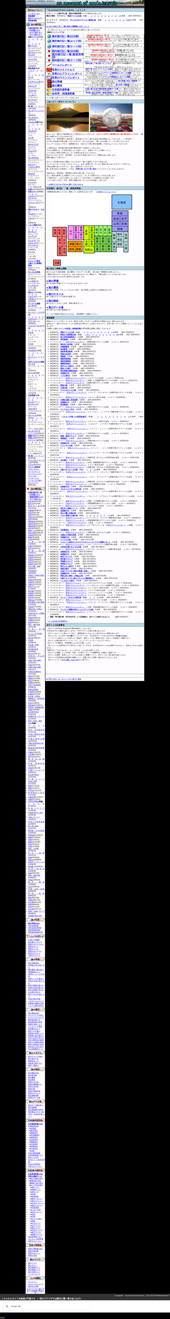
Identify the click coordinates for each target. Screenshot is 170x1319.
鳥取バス (31, 531)
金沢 (30, 907)
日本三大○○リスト (35, 1166)
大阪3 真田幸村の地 (35, 743)
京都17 (30, 546)
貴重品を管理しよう (36, 1033)
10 (117, 335)
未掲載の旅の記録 (35, 916)
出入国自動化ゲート (36, 1049)
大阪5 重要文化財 (36, 734)
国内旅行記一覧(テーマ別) (66, 60)
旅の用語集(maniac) (35, 1110)
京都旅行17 (64, 402)
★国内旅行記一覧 (35, 492)
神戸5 (30, 528)
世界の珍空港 (33, 1086)
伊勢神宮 (31, 705)
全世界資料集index (35, 1174)
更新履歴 (31, 16)
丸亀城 (30, 510)
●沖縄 (32, 1151)
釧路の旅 (63, 385)
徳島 (30, 905)
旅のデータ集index (35, 1105)
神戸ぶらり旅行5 (66, 366)
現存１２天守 (33, 1157)
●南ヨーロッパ (36, 1205)
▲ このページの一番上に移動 (69, 679)
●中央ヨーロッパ (37, 1203)
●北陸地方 (34, 1140)
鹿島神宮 (31, 522)
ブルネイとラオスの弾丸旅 (70, 489)
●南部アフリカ (36, 1234)
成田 (30, 873)
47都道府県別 (33, 1126)
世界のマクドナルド (63, 69)
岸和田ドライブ (66, 564)
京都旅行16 (64, 443)
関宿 (30, 788)
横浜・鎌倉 (36, 882)
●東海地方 (34, 1137)
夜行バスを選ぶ (34, 1031)
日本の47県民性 (34, 1164)
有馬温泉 (31, 835)
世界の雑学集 (33, 1251)
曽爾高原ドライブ (36, 716)
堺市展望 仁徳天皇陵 (36, 602)
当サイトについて (35, 18)
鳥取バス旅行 (65, 368)
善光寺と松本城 (66, 344)
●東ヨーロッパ (36, 1201)
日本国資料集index (35, 1124)
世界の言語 (32, 1255)
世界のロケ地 (33, 1082)
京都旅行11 (64, 554)
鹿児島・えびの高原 (36, 831)
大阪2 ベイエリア (36, 770)
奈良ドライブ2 (66, 556)
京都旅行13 (64, 537)
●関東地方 (34, 1133)
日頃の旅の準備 (34, 999)
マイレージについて (36, 1018)
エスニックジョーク (36, 1284)
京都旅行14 (64, 511)
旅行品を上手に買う (36, 1047)
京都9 (30, 618)
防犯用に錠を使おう (36, 1036)
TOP (28, 7)
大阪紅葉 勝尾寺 (34, 672)
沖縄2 (30, 678)
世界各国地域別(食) (35, 932)
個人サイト (32, 1265)
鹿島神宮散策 (65, 359)
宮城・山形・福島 (36, 889)
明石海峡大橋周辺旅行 (69, 371)
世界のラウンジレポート (66, 77)
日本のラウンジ (34, 955)
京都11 (30, 584)
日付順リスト (35, 30)
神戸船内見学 (33, 649)
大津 (30, 539)
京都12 (30, 582)
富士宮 (30, 501)
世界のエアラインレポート (67, 73)
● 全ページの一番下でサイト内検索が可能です (35, 1291)
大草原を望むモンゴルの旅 (70, 547)
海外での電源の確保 (36, 1042)
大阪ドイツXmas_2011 (36, 780)
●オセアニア (36, 1223)
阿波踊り (31, 866)
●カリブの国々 (36, 1219)
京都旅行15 (64, 487)
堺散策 (63, 356)
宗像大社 (31, 517)
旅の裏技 (57, 85)
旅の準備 (57, 81)
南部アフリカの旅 (74, 16)
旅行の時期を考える (36, 990)
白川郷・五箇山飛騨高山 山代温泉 (36, 697)
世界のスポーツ (34, 1253)
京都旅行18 (64, 373)
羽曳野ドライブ (66, 561)
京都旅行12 (64, 552)
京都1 (30, 880)
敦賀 (30, 786)
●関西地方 (34, 1142)
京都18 (30, 535)
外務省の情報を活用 (36, 1003)
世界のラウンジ (34, 953)
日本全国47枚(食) (34, 928)
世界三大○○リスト (35, 1241)
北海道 (30, 640)
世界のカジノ (33, 947)
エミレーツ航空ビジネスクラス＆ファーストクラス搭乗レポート (85, 542)
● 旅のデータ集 (55, 307)
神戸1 (30, 757)
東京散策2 (64, 339)
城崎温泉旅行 (65, 363)
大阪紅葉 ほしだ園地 (36, 613)
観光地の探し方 (34, 1020)
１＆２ (87, 335)
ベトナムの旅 (65, 540)
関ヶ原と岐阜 (33, 826)
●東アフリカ (36, 1232)
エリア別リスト (36, 32)
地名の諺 (31, 1089)
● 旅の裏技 (52, 287)
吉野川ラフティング (36, 862)
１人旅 (33, 440)
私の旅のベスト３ (35, 942)
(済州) (32, 436)
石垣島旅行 (64, 530)
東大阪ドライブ (66, 559)
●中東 (33, 1194)
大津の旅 (63, 388)
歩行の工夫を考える (36, 1038)
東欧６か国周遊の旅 (68, 335)
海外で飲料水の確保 (36, 1040)
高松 (30, 844)
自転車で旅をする (35, 1063)
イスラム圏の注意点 (36, 1006)
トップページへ (34, 14)
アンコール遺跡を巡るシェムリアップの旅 (76, 609)
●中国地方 (34, 1144)
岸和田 (30, 595)
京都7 (30, 665)
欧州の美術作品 (34, 1091)
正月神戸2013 (33, 712)
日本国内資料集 (61, 89)
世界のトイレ (33, 949)
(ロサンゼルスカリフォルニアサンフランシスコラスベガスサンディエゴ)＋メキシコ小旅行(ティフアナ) (35, 475)
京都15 (30, 560)
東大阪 (30, 591)
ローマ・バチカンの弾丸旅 (70, 597)
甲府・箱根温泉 (36, 763)
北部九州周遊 (33, 801)
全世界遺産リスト (35, 1237)
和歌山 (30, 860)
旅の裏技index (33, 1013)
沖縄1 (30, 900)
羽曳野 (30, 593)
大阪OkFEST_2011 (35, 813)
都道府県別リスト (37, 497)
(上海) (32, 438)
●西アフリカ (36, 1228)
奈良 (30, 622)
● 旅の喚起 (52, 300)
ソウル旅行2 (65, 376)
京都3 (30, 768)
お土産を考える (34, 992)
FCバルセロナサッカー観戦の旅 (83, 20)
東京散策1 (64, 405)
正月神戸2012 (33, 775)
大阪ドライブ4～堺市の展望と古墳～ (74, 571)
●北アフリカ (36, 1226)
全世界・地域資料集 (63, 93)
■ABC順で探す (35, 1181)
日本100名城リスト (35, 1155)
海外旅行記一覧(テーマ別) (66, 46)
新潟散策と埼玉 (36, 793)
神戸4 (30, 598)
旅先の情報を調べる (36, 985)
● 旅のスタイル (55, 294)
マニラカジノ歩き (67, 409)
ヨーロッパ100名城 (35, 1239)
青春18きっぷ (33, 1061)
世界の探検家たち (35, 1084)
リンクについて (34, 1274)
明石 (30, 681)
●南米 (33, 1221)
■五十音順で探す (36, 1178)
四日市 (30, 562)
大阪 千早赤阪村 (34, 685)
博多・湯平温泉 (34, 625)
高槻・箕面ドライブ (68, 436)
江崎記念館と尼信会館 (69, 400)
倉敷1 (30, 842)
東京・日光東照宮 (36, 730)
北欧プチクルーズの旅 (69, 470)
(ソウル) (36, 106)
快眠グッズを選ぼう (36, 979)
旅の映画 (31, 1080)
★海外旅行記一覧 (35, 28)
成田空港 (31, 524)
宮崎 (30, 857)
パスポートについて (36, 1001)
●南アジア (35, 1192)
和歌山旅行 (64, 569)
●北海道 (33, 1128)
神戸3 (30, 638)
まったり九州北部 (35, 634)
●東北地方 (34, 1131)
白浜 (30, 703)
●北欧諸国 (35, 1208)
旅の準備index (33, 963)
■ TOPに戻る (51, 679)
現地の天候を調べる (36, 988)
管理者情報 (32, 20)
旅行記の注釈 (33, 1286)
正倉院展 (31, 797)
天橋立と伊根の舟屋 (68, 535)
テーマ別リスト (36, 35)
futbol (128, 20)
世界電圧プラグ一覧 (36, 1112)
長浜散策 (63, 349)
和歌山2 (31, 600)
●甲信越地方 (35, 1135)
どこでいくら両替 (35, 1027)
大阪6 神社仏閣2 (34, 667)
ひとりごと (32, 1282)
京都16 (30, 557)
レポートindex (34, 940)
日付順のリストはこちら (105, 192)
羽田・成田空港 (34, 875)
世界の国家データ (35, 1176)
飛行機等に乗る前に (36, 970)
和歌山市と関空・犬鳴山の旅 (71, 576)
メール (75, 643)
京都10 (30, 607)
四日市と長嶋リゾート (69, 508)
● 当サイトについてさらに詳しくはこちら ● (66, 184)
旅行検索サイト (34, 1267)
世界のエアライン (35, 951)
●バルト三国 (36, 1210)
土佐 (30, 887)
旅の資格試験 (33, 1095)
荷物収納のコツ (34, 972)
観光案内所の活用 (35, 1022)
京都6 (30, 683)
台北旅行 (63, 460)
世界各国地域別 (34, 930)
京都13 (30, 580)
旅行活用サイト (34, 1272)
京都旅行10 (64, 573)
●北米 (33, 1214)
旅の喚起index (33, 1073)
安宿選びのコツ (34, 1029)
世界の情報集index (35, 1249)
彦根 (30, 840)
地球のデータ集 (34, 1098)
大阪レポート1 (33, 817)
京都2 (30, 799)
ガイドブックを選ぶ (36, 1015)
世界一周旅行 (33, 1065)
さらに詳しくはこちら (70, 660)
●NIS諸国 (34, 1196)
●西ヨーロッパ (36, 1199)
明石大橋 (31, 533)
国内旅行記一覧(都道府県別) (68, 55)
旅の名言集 (32, 1075)
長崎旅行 (63, 438)
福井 (30, 515)
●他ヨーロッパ (36, 1212)
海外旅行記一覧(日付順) (65, 36)
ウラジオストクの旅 (68, 390)
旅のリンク (32, 1263)
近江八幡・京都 (34, 566)
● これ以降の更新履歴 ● (58, 621)
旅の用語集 (32, 1107)
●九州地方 (34, 1149)
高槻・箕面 (36, 551)
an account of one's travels (85, 4)
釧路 (30, 537)
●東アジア (35, 1187)
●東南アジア (36, 1190)
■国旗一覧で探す (36, 1183)
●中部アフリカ (36, 1230)
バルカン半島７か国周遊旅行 (74, 417)
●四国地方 (34, 1146)
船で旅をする (33, 1059)
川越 (30, 846)
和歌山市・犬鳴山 (35, 609)
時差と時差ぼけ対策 (36, 1044)
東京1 (30, 548)
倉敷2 (30, 837)
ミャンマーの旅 (66, 445)
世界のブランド (34, 1093)
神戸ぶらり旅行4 (66, 566)
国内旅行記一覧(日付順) (65, 51)
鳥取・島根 (36, 893)
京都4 (30, 752)
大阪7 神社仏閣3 (34, 660)
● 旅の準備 (52, 280)
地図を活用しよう (35, 1024)
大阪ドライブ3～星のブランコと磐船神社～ (77, 578)
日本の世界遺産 (34, 1153)
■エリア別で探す (36, 1185)
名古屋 (30, 902)
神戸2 (30, 654)
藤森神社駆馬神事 (36, 748)
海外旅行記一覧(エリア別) (66, 40)
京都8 (30, 620)
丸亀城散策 (64, 347)
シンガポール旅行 (67, 581)
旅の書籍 (31, 1077)
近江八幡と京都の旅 (68, 513)
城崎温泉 (31, 526)
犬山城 (30, 754)
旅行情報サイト (34, 1270)
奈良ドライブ (36, 808)
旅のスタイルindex (35, 1056)
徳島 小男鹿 (33, 849)
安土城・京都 (33, 645)
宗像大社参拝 (65, 354)
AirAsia (31, 418)
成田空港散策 (65, 361)
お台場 (30, 909)
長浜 (30, 513)
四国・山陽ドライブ (36, 911)
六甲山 (30, 790)
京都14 (30, 564)
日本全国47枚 (33, 926)
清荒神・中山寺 (36, 656)
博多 (30, 898)
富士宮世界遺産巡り (68, 337)
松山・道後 (36, 853)
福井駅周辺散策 (66, 351)
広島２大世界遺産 (36, 822)
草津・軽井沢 (36, 869)
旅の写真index (34, 923)
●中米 (33, 1217)
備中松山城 (36, 759)
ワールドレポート (62, 65)
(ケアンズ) (34, 432)
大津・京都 (36, 629)
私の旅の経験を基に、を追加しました (68, 26)
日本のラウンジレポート (75, 342)
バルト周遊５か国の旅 (69, 515)
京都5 (30, 694)
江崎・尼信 (36, 542)
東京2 (30, 504)
